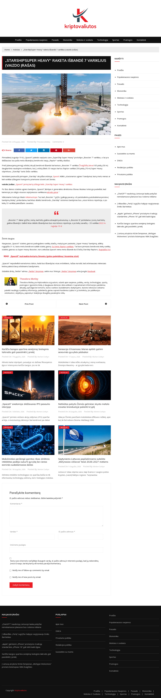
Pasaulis (55, 40)
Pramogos (127, 40)
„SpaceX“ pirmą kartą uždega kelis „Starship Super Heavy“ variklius (43, 184)
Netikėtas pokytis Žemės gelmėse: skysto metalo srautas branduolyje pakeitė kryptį (83, 405)
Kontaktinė (141, 40)
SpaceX (56, 176)
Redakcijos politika (125, 167)
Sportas (115, 40)
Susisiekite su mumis (126, 153)
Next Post (83, 304)
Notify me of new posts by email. (26, 577)
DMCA (119, 160)
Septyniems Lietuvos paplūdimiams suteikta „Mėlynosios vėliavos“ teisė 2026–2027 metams (83, 460)
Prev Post (29, 304)
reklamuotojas (31, 197)
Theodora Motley (43, 142)
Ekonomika (67, 40)
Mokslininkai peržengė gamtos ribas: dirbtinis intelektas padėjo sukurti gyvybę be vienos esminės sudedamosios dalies (26, 461)
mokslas (7, 318)
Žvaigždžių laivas (86, 165)
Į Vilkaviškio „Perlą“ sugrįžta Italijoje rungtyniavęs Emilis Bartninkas (138, 205)
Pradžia (18, 40)
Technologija (102, 40)
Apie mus (121, 146)
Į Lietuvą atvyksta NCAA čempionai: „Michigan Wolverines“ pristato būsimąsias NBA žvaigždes (137, 235)
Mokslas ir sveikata (84, 40)
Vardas (13, 531)
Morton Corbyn (43, 357)
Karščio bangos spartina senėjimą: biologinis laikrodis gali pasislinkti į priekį (25, 350)
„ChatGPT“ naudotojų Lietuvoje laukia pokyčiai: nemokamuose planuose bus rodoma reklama (137, 195)
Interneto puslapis (18, 545)
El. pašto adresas (67, 531)
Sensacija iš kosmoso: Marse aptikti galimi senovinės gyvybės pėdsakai (80, 350)
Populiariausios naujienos (36, 40)
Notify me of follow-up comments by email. (30, 570)
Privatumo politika (125, 174)
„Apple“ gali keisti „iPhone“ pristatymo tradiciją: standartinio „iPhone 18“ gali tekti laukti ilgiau (137, 215)
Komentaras (16, 503)
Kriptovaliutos (21, 690)
